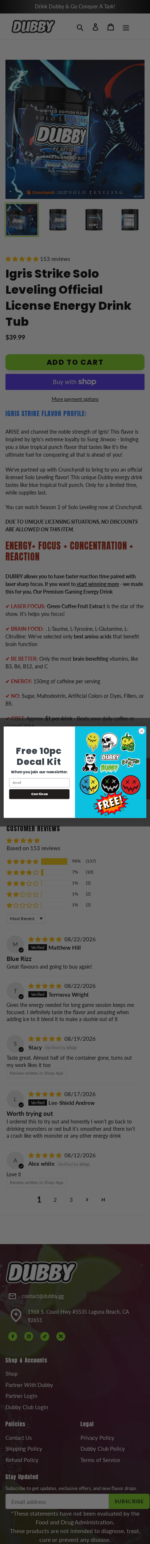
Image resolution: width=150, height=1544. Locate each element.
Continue (39, 793)
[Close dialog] (141, 731)
